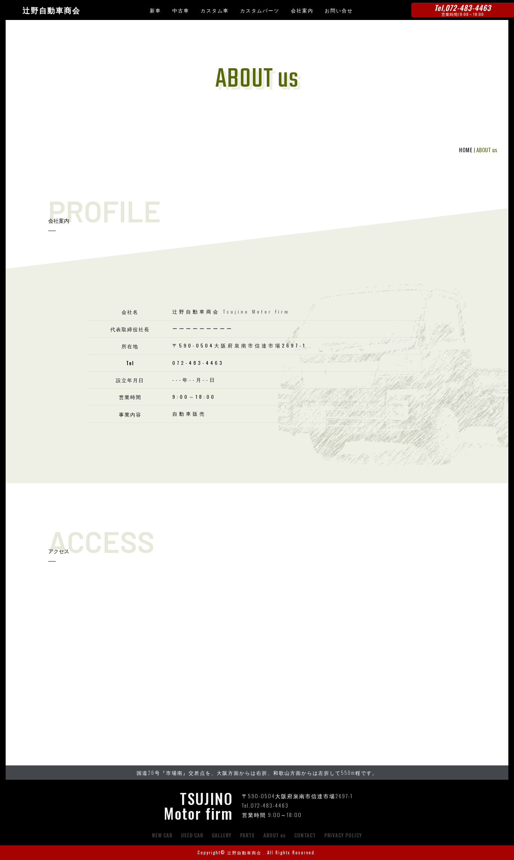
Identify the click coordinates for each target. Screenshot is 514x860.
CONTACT (305, 835)
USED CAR (192, 835)
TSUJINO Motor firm (198, 805)
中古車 (180, 10)
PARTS (247, 835)
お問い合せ (339, 10)
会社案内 (302, 10)
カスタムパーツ (260, 10)
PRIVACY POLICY (343, 835)
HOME (466, 150)
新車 (155, 10)
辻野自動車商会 (52, 10)
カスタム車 (215, 10)
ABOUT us (274, 835)
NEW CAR (162, 835)
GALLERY (221, 835)
